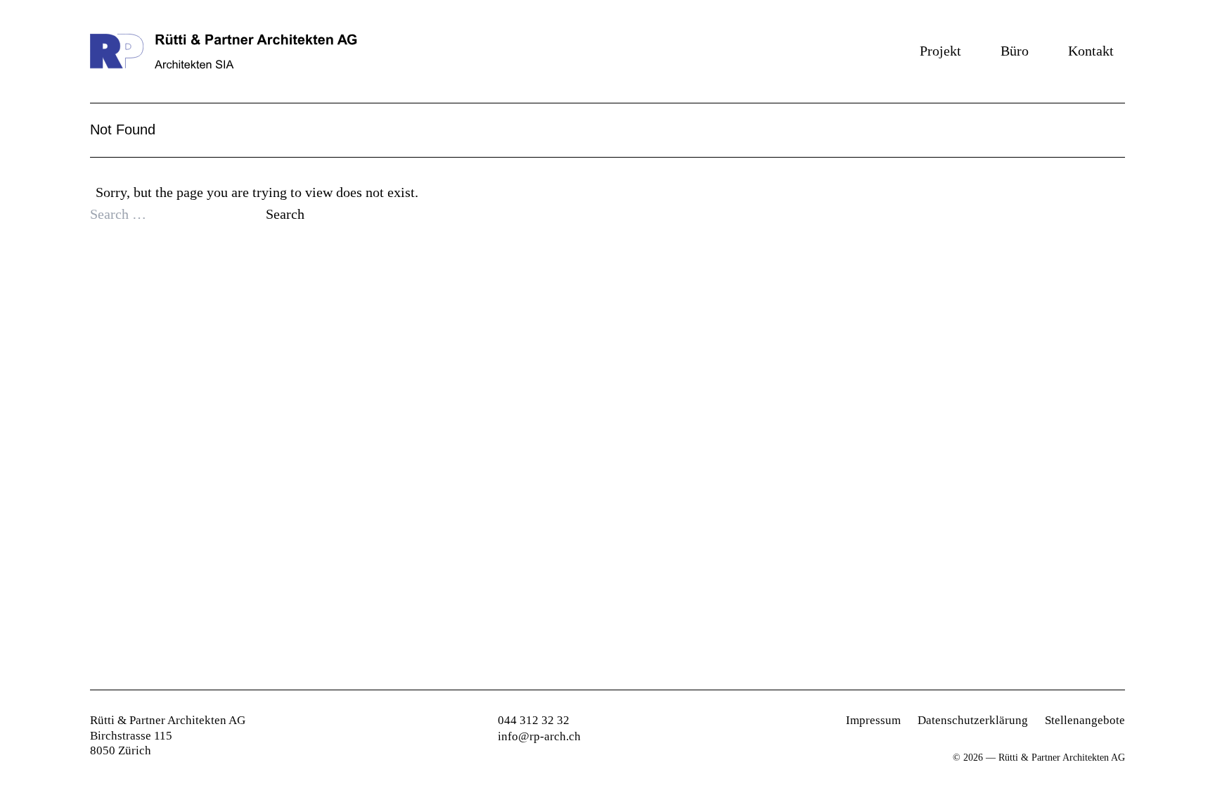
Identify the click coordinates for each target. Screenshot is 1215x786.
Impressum (873, 720)
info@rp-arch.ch (539, 736)
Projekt (940, 50)
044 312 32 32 (534, 720)
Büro (1015, 50)
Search (285, 214)
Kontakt (1091, 50)
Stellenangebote (1085, 720)
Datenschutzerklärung (973, 720)
